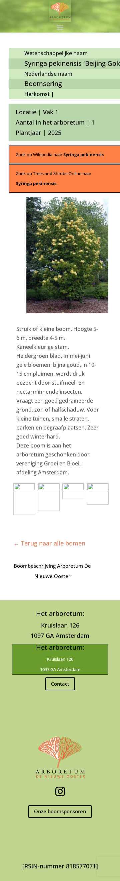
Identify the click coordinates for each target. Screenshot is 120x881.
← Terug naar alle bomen (49, 543)
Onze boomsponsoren (60, 811)
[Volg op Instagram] (60, 791)
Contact (60, 683)
